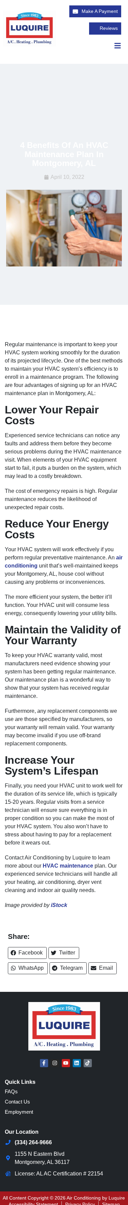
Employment (19, 1112)
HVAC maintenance (68, 866)
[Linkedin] (77, 1063)
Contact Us (17, 1102)
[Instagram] (55, 1063)
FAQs (11, 1091)
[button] (27, 953)
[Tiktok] (88, 1063)
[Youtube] (66, 1063)
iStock (59, 905)
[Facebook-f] (44, 1063)
